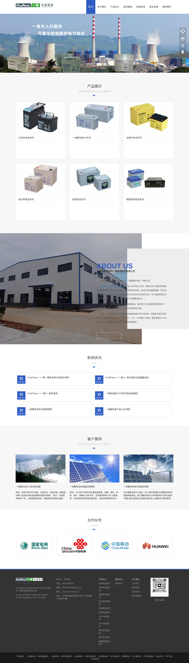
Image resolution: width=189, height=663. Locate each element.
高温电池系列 (104, 608)
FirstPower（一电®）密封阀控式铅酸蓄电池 (127, 377)
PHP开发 (168, 656)
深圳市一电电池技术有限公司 (113, 286)
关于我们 (101, 7)
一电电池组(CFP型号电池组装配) (121, 393)
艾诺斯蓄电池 (103, 656)
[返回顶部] (182, 52)
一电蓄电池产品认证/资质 (117, 409)
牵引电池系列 (104, 637)
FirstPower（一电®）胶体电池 (43, 393)
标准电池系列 (104, 583)
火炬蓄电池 (78, 656)
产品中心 (114, 7)
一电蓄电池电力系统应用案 (136, 486)
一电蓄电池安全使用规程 (40, 409)
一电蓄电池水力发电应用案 (28, 486)
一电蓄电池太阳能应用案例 (82, 486)
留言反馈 (153, 7)
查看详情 (109, 335)
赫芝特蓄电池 (66, 656)
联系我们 (166, 7)
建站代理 (159, 656)
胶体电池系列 (104, 612)
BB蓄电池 (95, 659)
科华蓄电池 (136, 656)
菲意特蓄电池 (90, 656)
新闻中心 (119, 579)
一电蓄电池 (54, 656)
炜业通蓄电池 (43, 656)
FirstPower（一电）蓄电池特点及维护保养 (48, 377)
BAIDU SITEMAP (40, 595)
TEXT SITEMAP (39, 597)
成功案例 (127, 7)
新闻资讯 (140, 7)
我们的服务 (137, 596)
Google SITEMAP (23, 595)
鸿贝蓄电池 (114, 656)
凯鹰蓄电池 (125, 656)
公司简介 (136, 583)
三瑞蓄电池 (31, 656)
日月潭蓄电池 (148, 656)
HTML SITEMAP (23, 597)
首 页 (90, 7)
